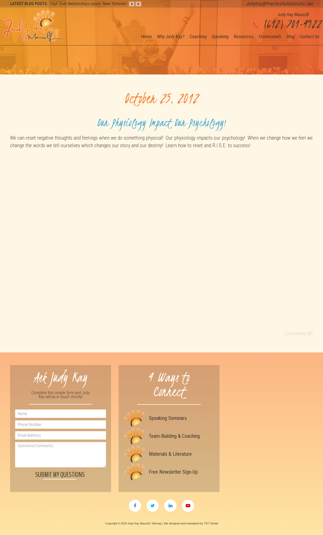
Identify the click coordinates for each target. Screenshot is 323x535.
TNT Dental (211, 523)
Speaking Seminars (168, 418)
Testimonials (269, 36)
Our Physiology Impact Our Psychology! (161, 122)
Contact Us (309, 36)
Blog (290, 36)
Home (146, 36)
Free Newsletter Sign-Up (173, 472)
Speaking (220, 36)
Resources (243, 36)
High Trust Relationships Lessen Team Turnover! (88, 3)
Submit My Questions (60, 474)
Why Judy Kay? (170, 36)
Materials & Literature (170, 454)
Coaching (198, 36)
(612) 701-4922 (291, 24)
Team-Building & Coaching (174, 436)
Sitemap (157, 523)
